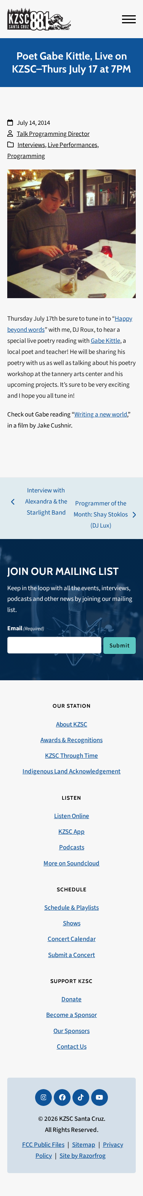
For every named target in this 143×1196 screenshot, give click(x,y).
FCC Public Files (43, 1144)
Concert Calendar (72, 939)
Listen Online (71, 816)
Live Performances (72, 145)
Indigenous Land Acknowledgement (71, 771)
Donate (71, 999)
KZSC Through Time (71, 755)
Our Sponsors (71, 1031)
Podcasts (71, 847)
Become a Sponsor (71, 1015)
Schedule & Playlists (71, 907)
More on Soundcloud (71, 863)
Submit (119, 645)
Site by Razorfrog (82, 1155)
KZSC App (71, 831)
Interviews (31, 145)
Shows (71, 923)
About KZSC (71, 724)
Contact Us (72, 1046)
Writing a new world (100, 414)
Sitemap (83, 1144)
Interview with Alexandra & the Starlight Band (39, 502)
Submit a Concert (71, 955)
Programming (26, 156)
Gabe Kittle (105, 340)
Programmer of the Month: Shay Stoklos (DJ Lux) (101, 515)
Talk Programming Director (53, 134)
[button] (129, 19)
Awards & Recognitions (71, 740)
